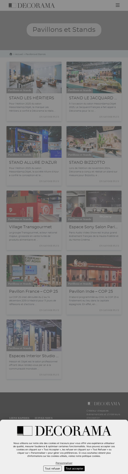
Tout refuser (52, 468)
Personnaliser (64, 463)
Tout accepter (74, 468)
